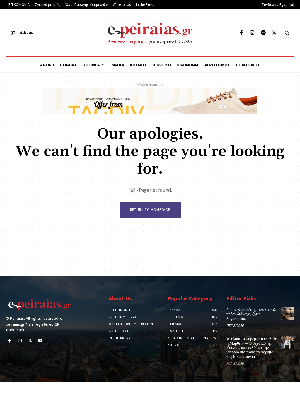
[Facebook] (242, 33)
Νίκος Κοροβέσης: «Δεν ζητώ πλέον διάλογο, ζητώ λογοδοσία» (251, 314)
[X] (274, 33)
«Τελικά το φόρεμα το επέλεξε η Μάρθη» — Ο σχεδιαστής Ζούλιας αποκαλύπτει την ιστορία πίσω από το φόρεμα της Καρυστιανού (251, 348)
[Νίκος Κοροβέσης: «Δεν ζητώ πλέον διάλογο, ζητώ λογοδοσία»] (287, 313)
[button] (286, 33)
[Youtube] (40, 341)
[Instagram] (252, 33)
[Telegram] (263, 33)
